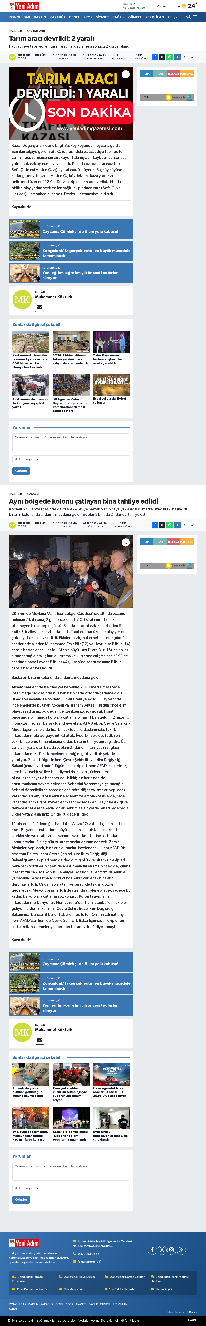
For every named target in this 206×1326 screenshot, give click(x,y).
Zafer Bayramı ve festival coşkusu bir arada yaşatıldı (107, 359)
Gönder (21, 471)
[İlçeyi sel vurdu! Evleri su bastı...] (111, 385)
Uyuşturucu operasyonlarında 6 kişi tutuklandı (110, 1135)
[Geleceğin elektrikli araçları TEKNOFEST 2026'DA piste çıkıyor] (111, 1074)
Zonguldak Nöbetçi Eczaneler (27, 1279)
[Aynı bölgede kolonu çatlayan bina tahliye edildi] (71, 571)
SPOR (87, 17)
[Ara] (189, 17)
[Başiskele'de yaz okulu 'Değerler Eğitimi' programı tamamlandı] (71, 1118)
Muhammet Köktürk (53, 297)
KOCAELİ (33, 494)
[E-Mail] (39, 307)
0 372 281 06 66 (88, 1253)
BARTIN (40, 17)
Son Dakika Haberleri (122, 1289)
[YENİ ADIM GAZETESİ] (24, 6)
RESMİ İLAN (154, 17)
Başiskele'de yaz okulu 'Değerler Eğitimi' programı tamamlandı (70, 1135)
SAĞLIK (119, 17)
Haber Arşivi (164, 1289)
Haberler (15, 31)
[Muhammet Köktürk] (22, 299)
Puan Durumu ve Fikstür (32, 1289)
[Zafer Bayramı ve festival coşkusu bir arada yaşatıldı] (111, 341)
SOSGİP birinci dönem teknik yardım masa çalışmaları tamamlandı (70, 359)
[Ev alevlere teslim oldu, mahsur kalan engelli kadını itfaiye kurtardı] (30, 1118)
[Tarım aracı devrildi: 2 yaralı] (71, 103)
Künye (172, 17)
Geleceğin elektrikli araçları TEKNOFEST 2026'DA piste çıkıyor (109, 1092)
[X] (162, 1250)
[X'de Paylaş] (162, 57)
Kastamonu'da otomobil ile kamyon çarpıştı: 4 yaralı (30, 403)
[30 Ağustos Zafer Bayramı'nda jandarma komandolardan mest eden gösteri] (71, 385)
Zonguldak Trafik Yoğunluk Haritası (170, 1279)
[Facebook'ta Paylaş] (155, 57)
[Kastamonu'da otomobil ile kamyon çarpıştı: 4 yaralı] (30, 385)
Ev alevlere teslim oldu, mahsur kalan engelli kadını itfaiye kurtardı (30, 1135)
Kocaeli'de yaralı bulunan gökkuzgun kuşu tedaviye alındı (27, 1092)
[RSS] (181, 1250)
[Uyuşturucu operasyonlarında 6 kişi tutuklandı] (111, 1118)
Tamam (192, 1320)
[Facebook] (152, 1250)
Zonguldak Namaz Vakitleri (127, 1276)
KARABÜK (58, 17)
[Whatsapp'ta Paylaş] (169, 57)
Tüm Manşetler (73, 1289)
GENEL (74, 17)
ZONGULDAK (19, 17)
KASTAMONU (36, 31)
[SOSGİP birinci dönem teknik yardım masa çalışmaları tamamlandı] (71, 341)
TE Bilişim (191, 1312)
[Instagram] (171, 1250)
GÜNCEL (135, 17)
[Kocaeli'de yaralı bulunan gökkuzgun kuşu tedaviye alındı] (30, 1074)
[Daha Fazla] (177, 57)
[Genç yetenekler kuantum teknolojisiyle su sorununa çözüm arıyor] (71, 1074)
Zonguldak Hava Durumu (80, 1276)
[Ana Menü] (194, 17)
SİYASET (102, 17)
